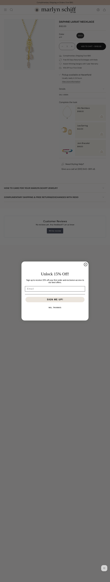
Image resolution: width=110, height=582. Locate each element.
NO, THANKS (55, 308)
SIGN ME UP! (55, 299)
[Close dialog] (85, 264)
